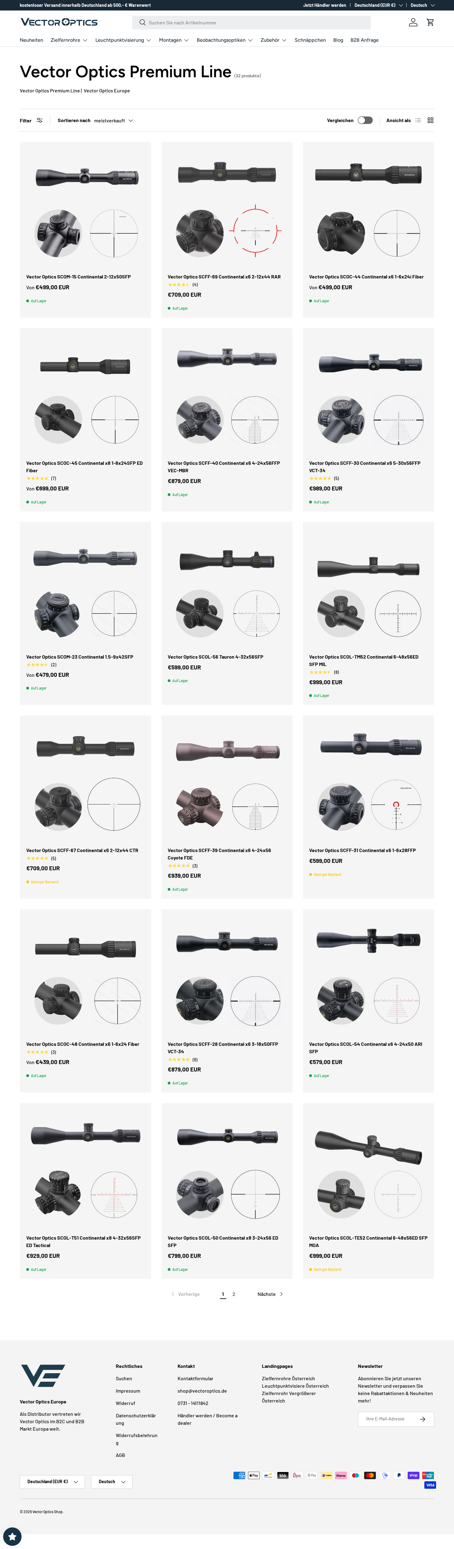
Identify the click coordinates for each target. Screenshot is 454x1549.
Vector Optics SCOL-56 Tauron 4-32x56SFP (215, 657)
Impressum (128, 1391)
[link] (185, 1294)
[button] (430, 22)
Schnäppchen (310, 40)
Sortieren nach (74, 120)
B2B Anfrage (365, 40)
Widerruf (125, 1403)
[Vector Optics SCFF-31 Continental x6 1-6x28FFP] (368, 781)
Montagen (170, 40)
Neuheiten (31, 40)
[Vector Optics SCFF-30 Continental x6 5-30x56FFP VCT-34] (368, 393)
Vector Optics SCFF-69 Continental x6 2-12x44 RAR (224, 276)
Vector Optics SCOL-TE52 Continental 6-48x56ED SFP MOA (368, 1241)
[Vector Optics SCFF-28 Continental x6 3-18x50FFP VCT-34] (227, 974)
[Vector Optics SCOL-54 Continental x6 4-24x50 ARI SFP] (368, 974)
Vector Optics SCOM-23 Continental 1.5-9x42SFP (79, 657)
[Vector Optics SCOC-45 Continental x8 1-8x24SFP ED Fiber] (85, 393)
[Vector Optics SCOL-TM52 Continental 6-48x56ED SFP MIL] (368, 587)
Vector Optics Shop (47, 1511)
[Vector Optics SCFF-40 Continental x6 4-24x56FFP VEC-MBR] (227, 393)
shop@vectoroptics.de (202, 1391)
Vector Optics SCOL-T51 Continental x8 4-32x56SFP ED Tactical (83, 1241)
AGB (120, 1455)
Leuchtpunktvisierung (119, 40)
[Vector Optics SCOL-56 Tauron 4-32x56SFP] (227, 587)
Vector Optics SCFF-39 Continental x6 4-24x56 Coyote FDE (219, 853)
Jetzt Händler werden (324, 5)
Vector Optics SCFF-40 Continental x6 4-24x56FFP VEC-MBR (224, 466)
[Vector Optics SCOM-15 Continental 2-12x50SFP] (85, 207)
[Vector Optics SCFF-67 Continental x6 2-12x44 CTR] (85, 781)
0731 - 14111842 (193, 1403)
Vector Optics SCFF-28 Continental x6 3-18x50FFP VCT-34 (223, 1047)
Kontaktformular (195, 1378)
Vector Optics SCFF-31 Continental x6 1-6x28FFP (362, 850)
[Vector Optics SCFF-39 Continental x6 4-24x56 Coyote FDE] (227, 781)
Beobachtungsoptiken (221, 40)
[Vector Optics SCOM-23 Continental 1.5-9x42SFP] (85, 587)
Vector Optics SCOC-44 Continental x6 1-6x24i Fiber (366, 276)
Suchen (124, 1378)
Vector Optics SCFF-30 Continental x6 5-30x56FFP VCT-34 (365, 466)
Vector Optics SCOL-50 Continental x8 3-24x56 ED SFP (223, 1241)
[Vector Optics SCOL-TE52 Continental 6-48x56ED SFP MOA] (368, 1168)
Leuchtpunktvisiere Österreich (295, 1386)
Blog (338, 40)
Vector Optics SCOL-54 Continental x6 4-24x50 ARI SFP (365, 1047)
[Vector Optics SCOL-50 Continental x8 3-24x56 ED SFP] (227, 1168)
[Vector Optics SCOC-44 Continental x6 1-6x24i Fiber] (368, 207)
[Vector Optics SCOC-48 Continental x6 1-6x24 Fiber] (85, 974)
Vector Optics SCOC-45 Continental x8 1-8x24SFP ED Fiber (84, 466)
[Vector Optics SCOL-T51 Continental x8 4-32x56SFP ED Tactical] (85, 1168)
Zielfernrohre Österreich (288, 1378)
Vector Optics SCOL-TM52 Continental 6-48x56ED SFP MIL (363, 660)
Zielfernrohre (65, 40)
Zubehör (270, 40)
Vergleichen (340, 120)
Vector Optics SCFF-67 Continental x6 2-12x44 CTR (82, 850)
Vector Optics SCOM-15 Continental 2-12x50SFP (78, 276)
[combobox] (251, 22)
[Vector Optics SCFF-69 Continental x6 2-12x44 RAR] (227, 207)
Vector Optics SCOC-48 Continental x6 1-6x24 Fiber (82, 1044)
